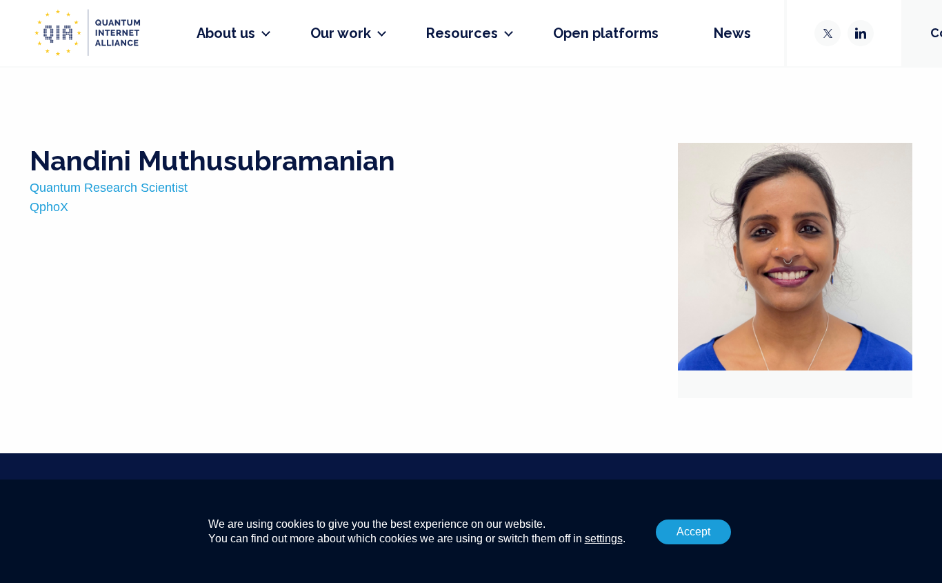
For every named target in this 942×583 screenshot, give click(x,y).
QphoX (49, 207)
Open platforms (606, 33)
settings (604, 538)
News (732, 33)
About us (226, 33)
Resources (462, 33)
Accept (693, 531)
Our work (340, 33)
